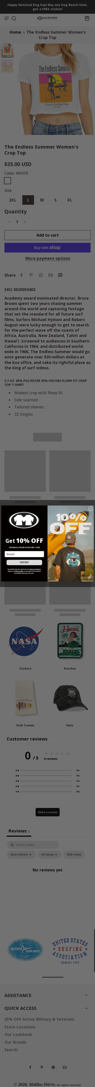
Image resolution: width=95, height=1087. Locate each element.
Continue (24, 562)
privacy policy (18, 571)
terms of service (35, 569)
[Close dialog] (91, 508)
